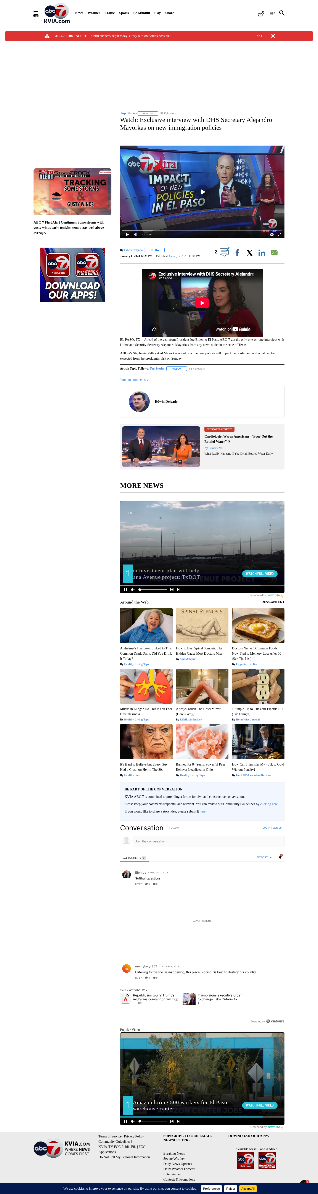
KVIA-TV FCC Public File (117, 1147)
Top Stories (157, 368)
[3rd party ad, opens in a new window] (161, 466)
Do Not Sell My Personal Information (124, 1157)
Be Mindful (141, 13)
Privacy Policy (134, 1136)
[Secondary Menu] (39, 13)
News (79, 13)
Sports (124, 13)
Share (169, 13)
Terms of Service (110, 1136)
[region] (202, 924)
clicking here (269, 804)
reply (138, 884)
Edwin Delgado (133, 249)
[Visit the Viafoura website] (275, 1021)
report (277, 884)
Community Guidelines (114, 1141)
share (267, 884)
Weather (94, 13)
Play (157, 13)
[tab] (134, 857)
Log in (266, 827)
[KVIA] (57, 13)
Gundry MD (215, 447)
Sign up (277, 827)
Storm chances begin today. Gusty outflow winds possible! (131, 36)
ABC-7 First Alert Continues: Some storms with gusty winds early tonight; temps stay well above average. (69, 228)
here (203, 811)
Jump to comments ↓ (134, 379)
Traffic (110, 13)
